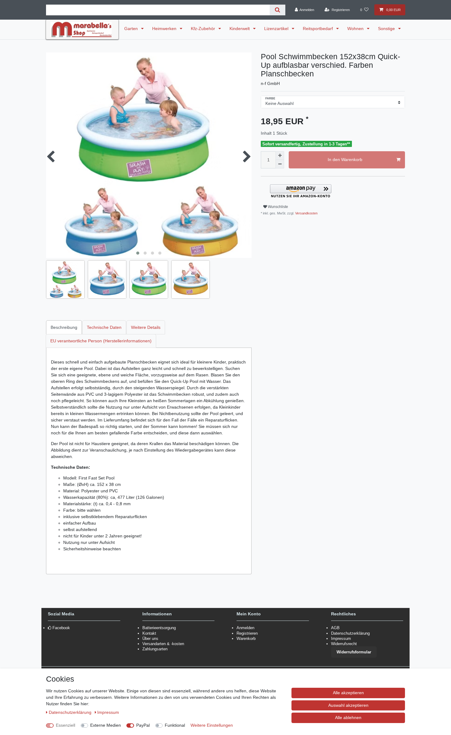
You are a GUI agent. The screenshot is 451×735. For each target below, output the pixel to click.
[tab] (64, 327)
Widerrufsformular (354, 652)
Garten (131, 28)
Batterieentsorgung (159, 627)
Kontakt (149, 633)
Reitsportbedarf (318, 28)
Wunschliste (277, 207)
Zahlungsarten (155, 649)
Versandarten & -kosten (163, 643)
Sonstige (387, 28)
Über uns (150, 638)
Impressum (341, 638)
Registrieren (247, 633)
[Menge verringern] (280, 164)
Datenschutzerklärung (350, 633)
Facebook (61, 627)
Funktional (175, 725)
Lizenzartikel (277, 28)
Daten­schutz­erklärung (71, 712)
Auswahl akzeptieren (348, 705)
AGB (335, 627)
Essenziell (65, 725)
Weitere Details (145, 327)
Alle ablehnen (348, 717)
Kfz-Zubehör (203, 28)
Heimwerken (165, 28)
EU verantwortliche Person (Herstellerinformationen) (101, 340)
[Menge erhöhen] (280, 155)
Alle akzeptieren (348, 692)
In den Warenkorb (345, 159)
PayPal (143, 725)
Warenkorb (246, 638)
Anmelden (245, 627)
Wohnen (356, 28)
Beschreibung (64, 327)
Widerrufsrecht (344, 643)
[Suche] (277, 10)
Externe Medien (105, 725)
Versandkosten (306, 213)
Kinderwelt (240, 28)
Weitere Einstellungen (212, 725)
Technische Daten (104, 327)
